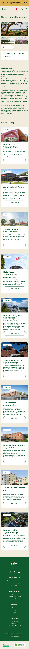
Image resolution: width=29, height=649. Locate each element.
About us (14, 607)
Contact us (14, 594)
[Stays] (3, 9)
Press (14, 612)
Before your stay (14, 583)
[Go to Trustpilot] (6, 645)
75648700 (20, 635)
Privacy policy (14, 621)
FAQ (14, 610)
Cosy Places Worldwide (14, 625)
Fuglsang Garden (5, 101)
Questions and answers (14, 596)
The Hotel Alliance (14, 623)
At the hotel (14, 585)
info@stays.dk (9, 635)
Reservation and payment (14, 580)
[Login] (22, 9)
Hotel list (14, 598)
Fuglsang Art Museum (7, 107)
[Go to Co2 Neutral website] (19, 645)
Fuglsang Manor (23, 98)
